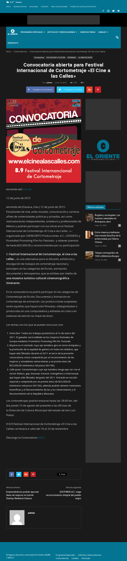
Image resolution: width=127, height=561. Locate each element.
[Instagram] (108, 11)
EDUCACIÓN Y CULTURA (56, 57)
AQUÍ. (41, 437)
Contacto (44, 6)
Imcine (27, 189)
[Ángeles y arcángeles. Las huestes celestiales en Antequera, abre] (89, 217)
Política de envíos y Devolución (83, 6)
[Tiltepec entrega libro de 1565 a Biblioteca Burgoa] (89, 255)
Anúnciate (34, 6)
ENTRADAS (72, 57)
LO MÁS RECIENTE (85, 57)
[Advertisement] (63, 19)
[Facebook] (103, 11)
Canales (102, 32)
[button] (117, 37)
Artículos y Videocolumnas (61, 32)
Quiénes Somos (20, 6)
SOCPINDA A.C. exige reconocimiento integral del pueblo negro (63, 495)
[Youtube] (118, 11)
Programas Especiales (32, 32)
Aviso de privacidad (59, 6)
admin (49, 82)
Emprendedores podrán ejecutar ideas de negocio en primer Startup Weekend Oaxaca (22, 495)
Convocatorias (87, 32)
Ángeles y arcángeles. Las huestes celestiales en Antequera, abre (107, 218)
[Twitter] (113, 11)
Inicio (8, 6)
